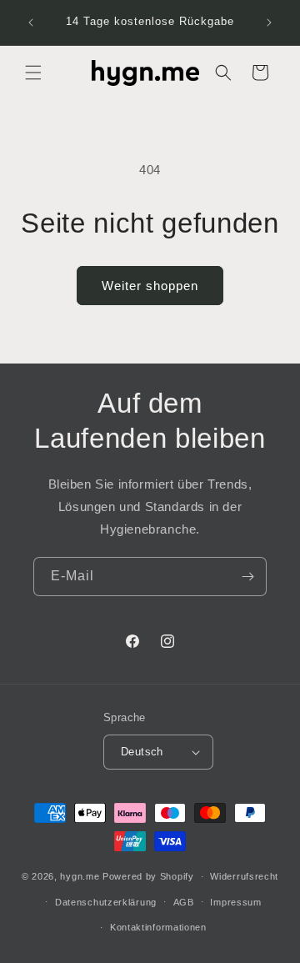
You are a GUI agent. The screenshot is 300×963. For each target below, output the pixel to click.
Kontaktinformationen (158, 927)
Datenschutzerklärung (106, 902)
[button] (33, 72)
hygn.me (79, 876)
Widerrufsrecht (244, 876)
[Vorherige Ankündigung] (30, 22)
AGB (183, 902)
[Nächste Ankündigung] (269, 22)
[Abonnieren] (247, 576)
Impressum (235, 902)
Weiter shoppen (150, 285)
